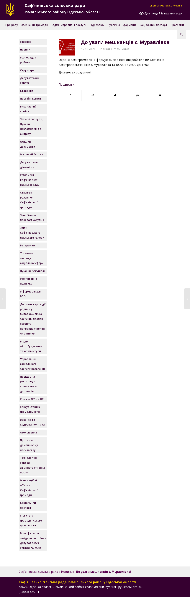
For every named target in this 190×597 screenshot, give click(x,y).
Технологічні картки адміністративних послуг (32, 465)
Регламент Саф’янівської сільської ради (30, 179)
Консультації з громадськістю (30, 409)
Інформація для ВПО (30, 294)
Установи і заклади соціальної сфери (31, 258)
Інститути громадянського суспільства (31, 520)
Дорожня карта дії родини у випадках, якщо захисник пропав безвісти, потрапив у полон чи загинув (32, 318)
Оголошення (120, 49)
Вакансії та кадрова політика (32, 422)
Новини (104, 49)
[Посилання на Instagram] (157, 591)
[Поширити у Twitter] (115, 95)
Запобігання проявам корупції (32, 217)
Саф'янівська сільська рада (38, 572)
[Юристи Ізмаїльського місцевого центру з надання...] (3, 298)
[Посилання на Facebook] (152, 591)
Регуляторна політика (28, 281)
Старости (26, 91)
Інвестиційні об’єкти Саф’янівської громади (29, 488)
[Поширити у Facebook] (70, 95)
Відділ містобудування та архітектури (31, 346)
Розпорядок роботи (28, 60)
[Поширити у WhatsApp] (137, 95)
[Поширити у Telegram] (92, 95)
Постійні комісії (30, 98)
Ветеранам (27, 245)
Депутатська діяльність (29, 164)
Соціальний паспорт (28, 505)
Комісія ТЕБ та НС (32, 399)
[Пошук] (181, 34)
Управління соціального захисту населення (32, 364)
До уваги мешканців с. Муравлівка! (126, 42)
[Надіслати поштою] (160, 95)
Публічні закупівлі (32, 271)
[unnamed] (67, 47)
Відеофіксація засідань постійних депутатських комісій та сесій (33, 541)
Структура (27, 70)
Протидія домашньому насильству (29, 445)
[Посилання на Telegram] (168, 591)
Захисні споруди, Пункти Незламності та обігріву (31, 126)
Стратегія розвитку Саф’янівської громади (29, 200)
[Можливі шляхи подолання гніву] (187, 298)
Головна (25, 41)
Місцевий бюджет (32, 154)
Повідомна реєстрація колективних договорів (29, 384)
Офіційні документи (27, 144)
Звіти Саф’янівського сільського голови (32, 232)
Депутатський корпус (29, 80)
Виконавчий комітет (28, 109)
